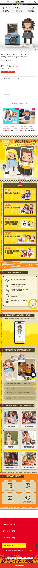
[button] (2, 120)
